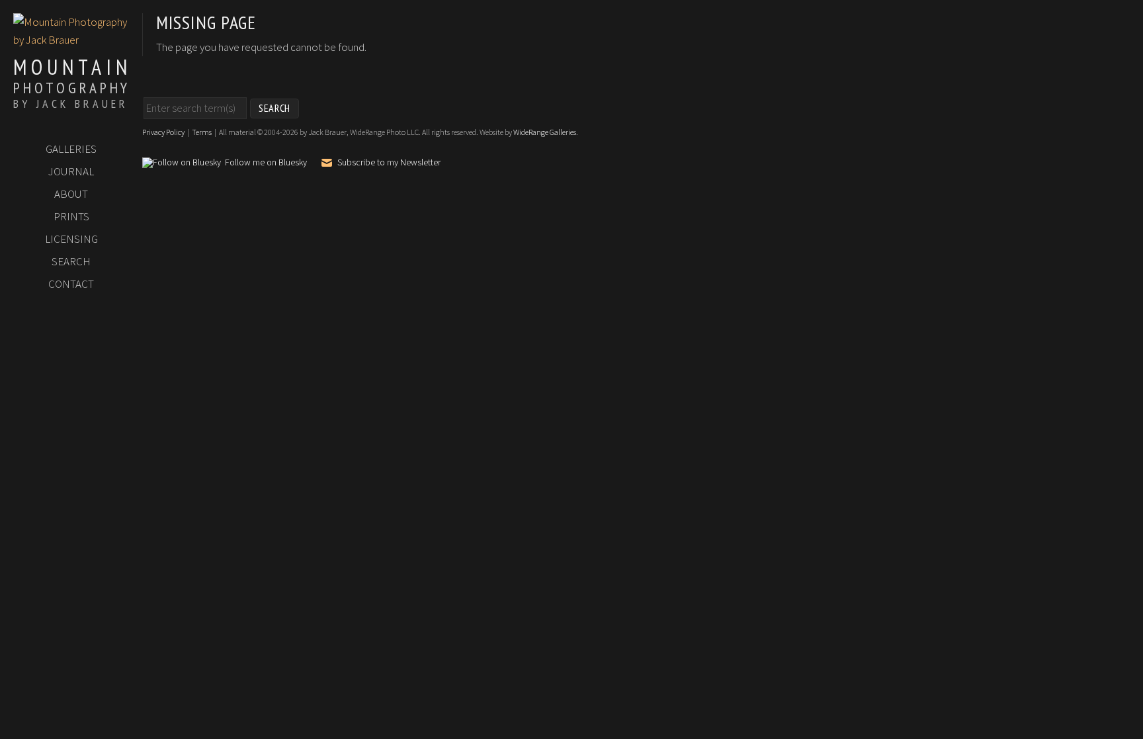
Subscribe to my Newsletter (389, 162)
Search (71, 261)
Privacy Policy (163, 132)
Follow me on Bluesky (266, 162)
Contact (71, 284)
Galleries (71, 149)
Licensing (71, 239)
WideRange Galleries (544, 132)
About (71, 194)
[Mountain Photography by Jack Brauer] (71, 39)
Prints (71, 216)
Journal (71, 171)
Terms (202, 132)
